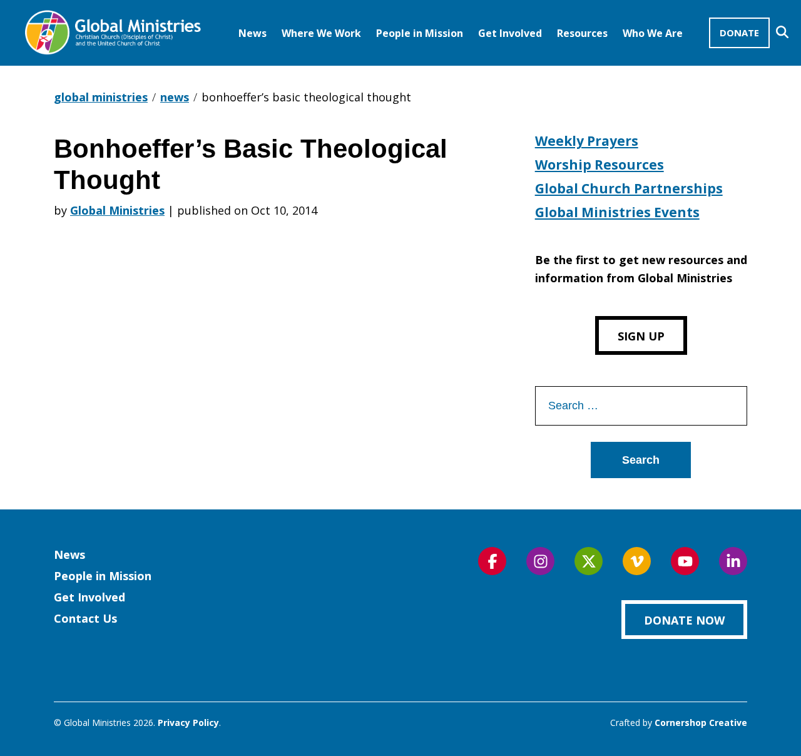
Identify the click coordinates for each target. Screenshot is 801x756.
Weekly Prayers (586, 141)
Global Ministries (117, 210)
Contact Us (85, 618)
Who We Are (653, 33)
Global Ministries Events (617, 212)
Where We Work (321, 33)
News (252, 33)
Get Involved (510, 33)
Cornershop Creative (701, 722)
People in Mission (419, 33)
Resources (582, 33)
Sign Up (641, 336)
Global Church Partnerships (629, 188)
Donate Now (684, 620)
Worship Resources (599, 164)
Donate (739, 32)
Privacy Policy (188, 722)
